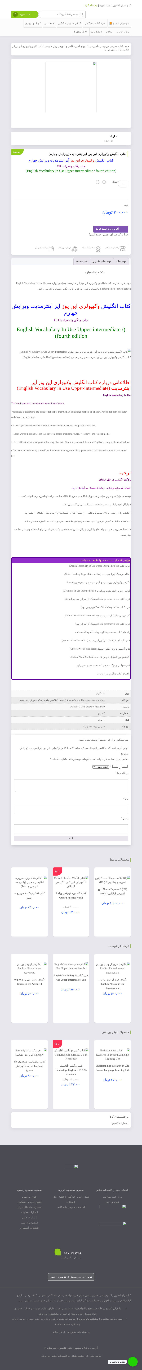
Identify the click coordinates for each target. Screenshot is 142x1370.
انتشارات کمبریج (120, 1123)
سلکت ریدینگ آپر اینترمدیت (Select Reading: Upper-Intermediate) (97, 574)
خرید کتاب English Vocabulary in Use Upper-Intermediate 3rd (99, 566)
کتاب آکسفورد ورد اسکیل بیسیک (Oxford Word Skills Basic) (100, 649)
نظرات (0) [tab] (81, 261)
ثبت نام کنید (91, 5)
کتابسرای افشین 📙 (119, 23)
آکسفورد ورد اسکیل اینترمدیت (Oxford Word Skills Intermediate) (97, 615)
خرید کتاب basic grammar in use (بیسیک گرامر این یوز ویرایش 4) (97, 599)
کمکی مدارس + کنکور (69, 23)
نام (125, 798)
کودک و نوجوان (33, 23)
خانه (127, 46)
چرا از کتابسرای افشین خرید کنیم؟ (108, 234)
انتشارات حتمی (29, 1217)
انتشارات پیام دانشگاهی (29, 1202)
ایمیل (124, 818)
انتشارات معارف (29, 1212)
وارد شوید (105, 5)
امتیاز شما (118, 766)
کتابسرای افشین (122, 5)
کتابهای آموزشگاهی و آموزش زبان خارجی (66, 46)
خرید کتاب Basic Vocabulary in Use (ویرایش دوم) (105, 607)
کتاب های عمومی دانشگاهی (71, 1207)
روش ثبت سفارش (112, 1197)
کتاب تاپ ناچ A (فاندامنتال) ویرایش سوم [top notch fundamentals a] (96, 640)
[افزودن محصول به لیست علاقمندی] (39, 138)
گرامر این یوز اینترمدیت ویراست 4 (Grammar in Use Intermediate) (96, 590)
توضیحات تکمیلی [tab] (101, 261)
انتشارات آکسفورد (29, 1228)
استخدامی (49, 23)
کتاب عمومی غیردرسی (111, 46)
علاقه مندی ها (80, 31)
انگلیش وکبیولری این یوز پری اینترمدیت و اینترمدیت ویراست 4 (98, 582)
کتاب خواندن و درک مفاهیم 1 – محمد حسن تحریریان (103, 665)
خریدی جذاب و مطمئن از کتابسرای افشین (71, 1277)
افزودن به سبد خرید (107, 228)
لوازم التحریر (122, 31)
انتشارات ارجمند (29, 1222)
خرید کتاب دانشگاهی (95, 23)
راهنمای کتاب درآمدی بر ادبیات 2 (113, 673)
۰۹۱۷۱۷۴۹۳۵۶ (71, 1253)
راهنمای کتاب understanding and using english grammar (102, 632)
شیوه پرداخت (112, 1202)
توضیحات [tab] (121, 261)
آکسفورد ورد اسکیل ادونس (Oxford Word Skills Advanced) (100, 657)
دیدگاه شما (121, 773)
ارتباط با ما (96, 31)
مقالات (109, 31)
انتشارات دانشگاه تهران (29, 1207)
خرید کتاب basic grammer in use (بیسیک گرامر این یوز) (102, 624)
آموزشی (93, 46)
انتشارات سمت (29, 1197)
